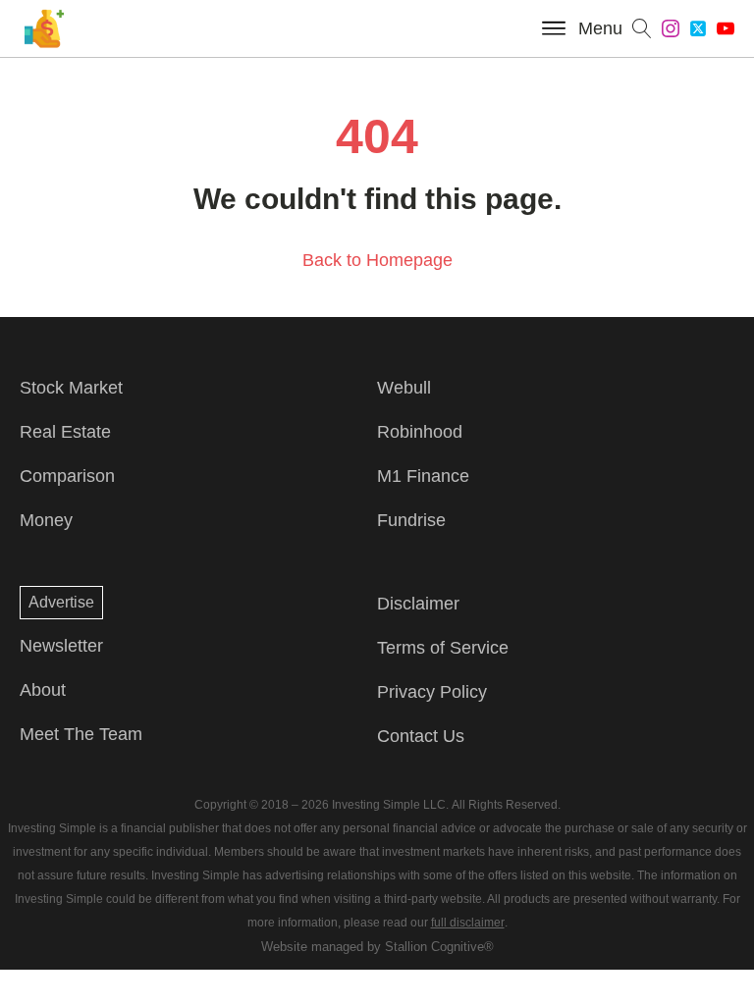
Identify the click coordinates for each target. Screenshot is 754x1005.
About (43, 690)
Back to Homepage (377, 260)
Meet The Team (81, 734)
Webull (404, 387)
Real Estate (65, 432)
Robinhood (419, 432)
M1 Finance (423, 476)
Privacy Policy (432, 692)
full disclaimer (468, 922)
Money (46, 520)
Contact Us (420, 736)
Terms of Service (443, 648)
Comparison (67, 476)
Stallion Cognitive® (439, 946)
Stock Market (71, 387)
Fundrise (411, 520)
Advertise (61, 602)
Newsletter (61, 646)
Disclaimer (418, 603)
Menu (600, 28)
